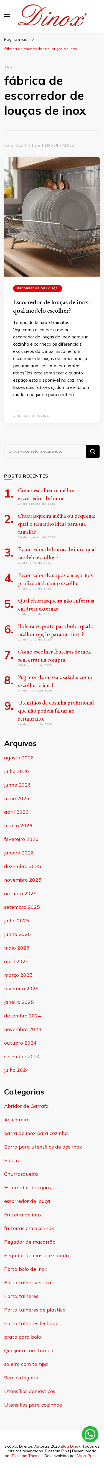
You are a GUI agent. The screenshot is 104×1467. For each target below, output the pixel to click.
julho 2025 (16, 920)
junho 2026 (17, 785)
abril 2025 (16, 961)
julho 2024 (16, 1070)
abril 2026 (16, 812)
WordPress (87, 1455)
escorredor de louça (37, 288)
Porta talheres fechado (31, 1323)
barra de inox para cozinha (36, 1133)
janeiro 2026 (19, 852)
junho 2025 (17, 934)
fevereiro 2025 (21, 988)
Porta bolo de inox (25, 1269)
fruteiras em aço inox (29, 1228)
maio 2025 (16, 948)
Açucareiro (17, 1119)
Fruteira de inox (23, 1214)
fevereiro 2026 (21, 839)
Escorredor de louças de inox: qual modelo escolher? (51, 306)
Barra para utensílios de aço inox (43, 1147)
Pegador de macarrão (29, 1242)
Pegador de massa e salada (36, 1255)
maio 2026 (16, 798)
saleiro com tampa (26, 1364)
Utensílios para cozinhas (33, 1405)
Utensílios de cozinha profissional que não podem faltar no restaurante (56, 710)
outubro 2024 (20, 1043)
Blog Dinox (70, 1446)
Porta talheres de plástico (34, 1310)
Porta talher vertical (28, 1282)
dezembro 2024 (22, 1015)
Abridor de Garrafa (26, 1106)
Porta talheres (21, 1296)
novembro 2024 (22, 1029)
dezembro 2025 (22, 866)
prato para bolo (22, 1337)
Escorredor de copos (27, 1187)
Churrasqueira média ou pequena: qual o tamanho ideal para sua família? (56, 523)
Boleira (12, 1160)
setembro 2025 (22, 907)
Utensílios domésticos (29, 1391)
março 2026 (18, 825)
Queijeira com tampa (29, 1350)
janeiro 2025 (19, 1002)
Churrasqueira (21, 1174)
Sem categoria (21, 1377)
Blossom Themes (27, 1455)
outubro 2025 (20, 893)
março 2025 (18, 975)
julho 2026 (16, 771)
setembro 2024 (22, 1056)
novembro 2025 (22, 880)
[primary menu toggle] (7, 16)
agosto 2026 (19, 757)
